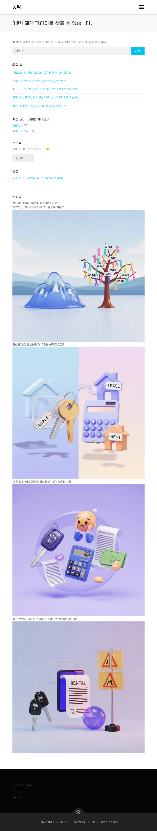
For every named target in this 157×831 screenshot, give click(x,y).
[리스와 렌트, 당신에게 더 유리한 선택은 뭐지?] (78, 413)
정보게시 (17, 125)
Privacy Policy (22, 785)
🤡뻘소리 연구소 (21, 131)
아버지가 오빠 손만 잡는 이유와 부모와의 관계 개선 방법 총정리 (45, 89)
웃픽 (16, 7)
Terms (16, 791)
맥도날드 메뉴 (37, 177)
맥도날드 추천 (50, 177)
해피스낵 (61, 177)
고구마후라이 (18, 177)
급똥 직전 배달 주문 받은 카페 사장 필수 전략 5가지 (39, 105)
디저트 (27, 177)
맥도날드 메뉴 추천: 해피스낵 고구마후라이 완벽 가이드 (41, 72)
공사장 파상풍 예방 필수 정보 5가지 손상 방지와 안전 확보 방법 (45, 97)
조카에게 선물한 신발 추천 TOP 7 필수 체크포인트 (39, 80)
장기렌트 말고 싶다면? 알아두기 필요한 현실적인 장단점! (44, 619)
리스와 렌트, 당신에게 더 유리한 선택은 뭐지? (38, 344)
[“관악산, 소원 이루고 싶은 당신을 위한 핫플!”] (78, 275)
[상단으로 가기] (78, 813)
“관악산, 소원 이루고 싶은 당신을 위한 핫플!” (38, 207)
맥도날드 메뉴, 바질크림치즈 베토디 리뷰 (35, 203)
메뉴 (140, 7)
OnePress (78, 822)
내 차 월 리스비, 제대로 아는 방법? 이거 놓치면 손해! (42, 481)
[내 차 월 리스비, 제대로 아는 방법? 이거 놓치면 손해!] (78, 550)
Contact (18, 797)
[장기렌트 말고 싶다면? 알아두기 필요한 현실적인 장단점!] (78, 687)
